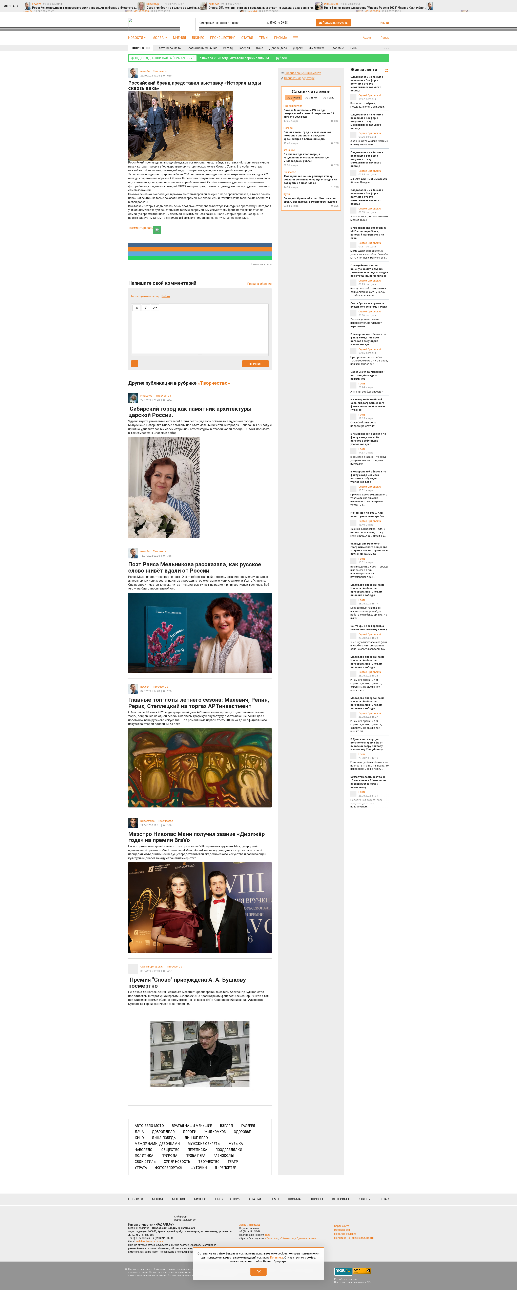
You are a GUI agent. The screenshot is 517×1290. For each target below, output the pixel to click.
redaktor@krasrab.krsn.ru (150, 1241)
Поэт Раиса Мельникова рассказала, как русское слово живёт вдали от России (198, 575)
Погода (288, 127)
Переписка (197, 1149)
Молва (158, 38)
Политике (276, 1257)
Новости (135, 38)
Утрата (141, 1167)
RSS (267, 1234)
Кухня (287, 194)
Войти (166, 296)
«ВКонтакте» (287, 1238)
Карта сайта (341, 1225)
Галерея (244, 48)
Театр (233, 1161)
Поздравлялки (228, 1149)
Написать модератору (299, 78)
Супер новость (177, 1161)
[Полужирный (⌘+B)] (136, 308)
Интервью (340, 1199)
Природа (169, 1155)
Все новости (342, 1229)
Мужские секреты (204, 1143)
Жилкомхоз (317, 48)
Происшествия (222, 38)
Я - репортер (225, 1167)
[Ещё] (386, 48)
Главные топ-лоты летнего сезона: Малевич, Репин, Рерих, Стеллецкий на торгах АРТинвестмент (198, 711)
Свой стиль (145, 1161)
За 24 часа (293, 97)
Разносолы (223, 1155)
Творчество (140, 48)
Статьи (247, 38)
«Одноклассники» (305, 1238)
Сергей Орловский (369, 95)
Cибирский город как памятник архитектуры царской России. (200, 420)
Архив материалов (250, 1224)
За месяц (328, 97)
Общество (170, 1149)
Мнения (179, 38)
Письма (280, 38)
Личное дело (196, 1137)
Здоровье (337, 48)
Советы (364, 1199)
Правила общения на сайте (303, 73)
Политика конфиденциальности (354, 1237)
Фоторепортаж (168, 1167)
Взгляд (228, 48)
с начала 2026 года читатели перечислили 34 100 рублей (209, 58)
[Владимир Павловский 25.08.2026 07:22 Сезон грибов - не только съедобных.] (447, 4)
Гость (362, 383)
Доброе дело (278, 48)
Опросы (316, 1199)
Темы (263, 38)
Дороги (298, 48)
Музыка (236, 1143)
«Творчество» (214, 383)
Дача (259, 48)
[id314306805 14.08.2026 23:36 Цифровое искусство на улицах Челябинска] (504, 4)
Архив (367, 37)
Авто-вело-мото (170, 48)
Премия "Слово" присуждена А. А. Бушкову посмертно (198, 991)
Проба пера (195, 1155)
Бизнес (198, 38)
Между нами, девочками (157, 1143)
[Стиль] (155, 308)
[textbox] (200, 332)
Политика (144, 1155)
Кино (353, 48)
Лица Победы (164, 1137)
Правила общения (259, 283)
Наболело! (144, 1149)
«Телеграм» (271, 1238)
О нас (384, 1199)
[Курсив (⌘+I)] (146, 308)
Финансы (289, 149)
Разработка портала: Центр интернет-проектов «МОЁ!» (352, 1281)
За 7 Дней (311, 97)
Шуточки (198, 1167)
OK (258, 1271)
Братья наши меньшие (202, 48)
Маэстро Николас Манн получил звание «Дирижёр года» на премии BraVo (197, 845)
